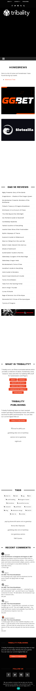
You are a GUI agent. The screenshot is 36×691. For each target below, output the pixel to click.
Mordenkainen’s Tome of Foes (12, 264)
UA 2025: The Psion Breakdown (11, 574)
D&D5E (29, 510)
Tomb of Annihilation (9, 280)
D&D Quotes (18, 538)
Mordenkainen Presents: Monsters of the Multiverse (15, 201)
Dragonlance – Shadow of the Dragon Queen (17, 196)
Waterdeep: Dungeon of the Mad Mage (15, 256)
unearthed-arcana (24, 503)
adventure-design (17, 510)
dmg (6, 510)
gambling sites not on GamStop (18, 433)
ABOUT (13, 379)
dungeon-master (24, 499)
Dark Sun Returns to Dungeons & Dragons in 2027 (16, 556)
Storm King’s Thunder (9, 287)
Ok (18, 688)
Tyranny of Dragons (8, 303)
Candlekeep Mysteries (9, 221)
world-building (11, 499)
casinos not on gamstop (18, 437)
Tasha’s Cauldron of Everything (12, 225)
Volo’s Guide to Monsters (10, 272)
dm (30, 496)
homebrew (11, 503)
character (8, 507)
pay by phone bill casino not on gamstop (18, 521)
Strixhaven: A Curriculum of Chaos (14, 210)
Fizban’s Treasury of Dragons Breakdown (16, 206)
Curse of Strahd (7, 291)
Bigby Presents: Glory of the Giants (13, 192)
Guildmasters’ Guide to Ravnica (12, 253)
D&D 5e (8, 496)
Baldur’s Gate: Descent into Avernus (14, 245)
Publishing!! (18, 392)
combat (23, 514)
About (9, 1)
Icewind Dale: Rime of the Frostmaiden (15, 229)
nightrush (18, 441)
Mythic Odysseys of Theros (11, 233)
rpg (23, 496)
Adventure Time (10, 80)
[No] (34, 685)
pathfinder (18, 507)
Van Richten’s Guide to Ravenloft (13, 218)
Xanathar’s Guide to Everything (12, 268)
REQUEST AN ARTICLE (18, 383)
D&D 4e (14, 514)
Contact (16, 1)
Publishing (26, 1)
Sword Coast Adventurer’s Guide (13, 276)
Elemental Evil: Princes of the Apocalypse (16, 299)
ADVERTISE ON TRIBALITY (18, 389)
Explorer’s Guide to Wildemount (13, 237)
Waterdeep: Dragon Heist (10, 260)
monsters (28, 507)
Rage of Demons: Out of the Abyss (13, 295)
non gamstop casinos (18, 534)
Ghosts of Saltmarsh (9, 249)
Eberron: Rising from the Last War (13, 241)
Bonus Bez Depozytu (18, 526)
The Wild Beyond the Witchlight (12, 214)
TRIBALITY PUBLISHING (18, 420)
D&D (16, 496)
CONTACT (22, 379)
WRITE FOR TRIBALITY (18, 386)
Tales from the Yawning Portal (12, 284)
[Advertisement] (18, 36)
